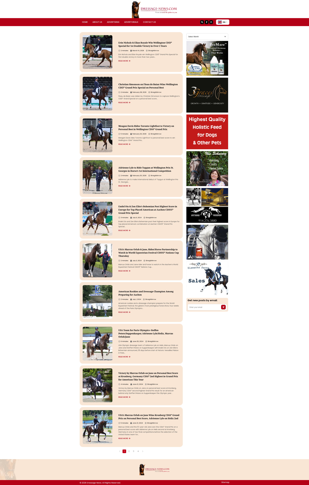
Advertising (113, 22)
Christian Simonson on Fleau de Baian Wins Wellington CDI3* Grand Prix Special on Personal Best (148, 86)
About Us (97, 22)
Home (85, 22)
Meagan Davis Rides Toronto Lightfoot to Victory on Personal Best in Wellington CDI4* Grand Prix (146, 128)
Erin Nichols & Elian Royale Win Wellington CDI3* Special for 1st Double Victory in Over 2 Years (145, 44)
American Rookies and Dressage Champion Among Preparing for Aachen (145, 293)
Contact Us (149, 22)
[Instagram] (211, 22)
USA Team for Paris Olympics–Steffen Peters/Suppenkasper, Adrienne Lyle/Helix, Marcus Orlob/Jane (145, 334)
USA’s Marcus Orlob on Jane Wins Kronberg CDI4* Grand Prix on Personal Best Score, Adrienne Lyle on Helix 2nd (148, 417)
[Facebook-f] (207, 22)
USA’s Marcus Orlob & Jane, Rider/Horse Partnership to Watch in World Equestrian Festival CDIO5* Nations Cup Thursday (148, 253)
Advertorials (131, 22)
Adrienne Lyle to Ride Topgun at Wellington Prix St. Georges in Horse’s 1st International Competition (146, 169)
